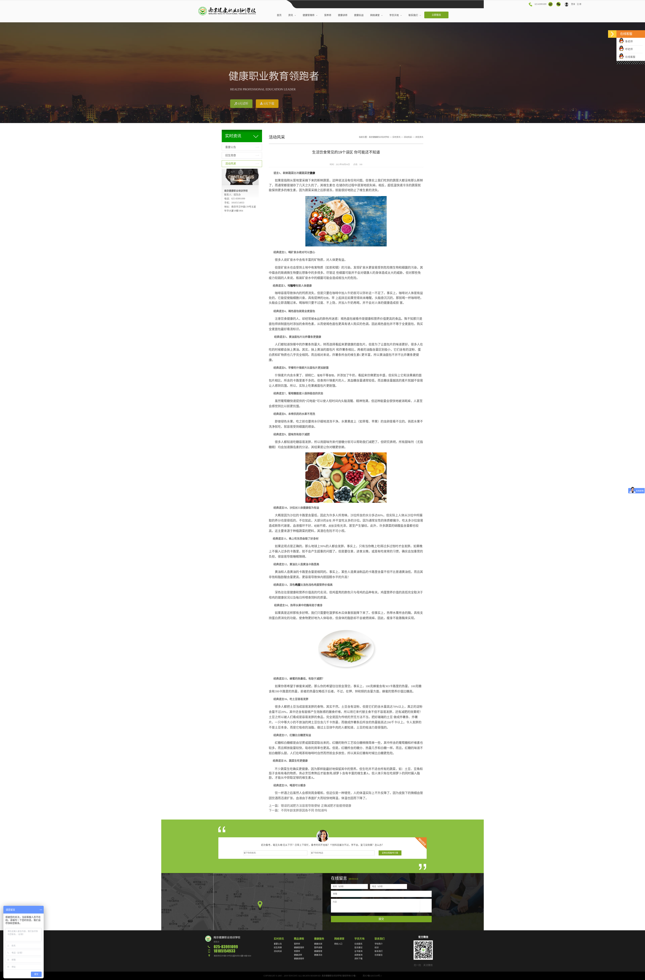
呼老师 (628, 49)
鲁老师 (628, 41)
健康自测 (318, 944)
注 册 (579, 4)
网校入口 (338, 944)
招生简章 (230, 155)
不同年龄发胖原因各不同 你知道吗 (304, 810)
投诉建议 (358, 947)
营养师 (297, 944)
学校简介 (379, 944)
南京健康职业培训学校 (379, 137)
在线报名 (358, 944)
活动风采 (230, 163)
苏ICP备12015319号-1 (372, 976)
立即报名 (436, 15)
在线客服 (629, 57)
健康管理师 (299, 947)
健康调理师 (299, 959)
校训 (377, 947)
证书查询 (358, 951)
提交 (381, 919)
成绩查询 (358, 955)
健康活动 (318, 955)
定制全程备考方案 (390, 853)
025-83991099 (540, 4)
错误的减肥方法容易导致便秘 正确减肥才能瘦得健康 (316, 805)
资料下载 (358, 959)
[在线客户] (612, 34)
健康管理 (318, 951)
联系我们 (379, 951)
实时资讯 (396, 137)
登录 (573, 4)
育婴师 (297, 951)
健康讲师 (298, 955)
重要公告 (230, 147)
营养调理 (318, 947)
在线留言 (379, 955)
